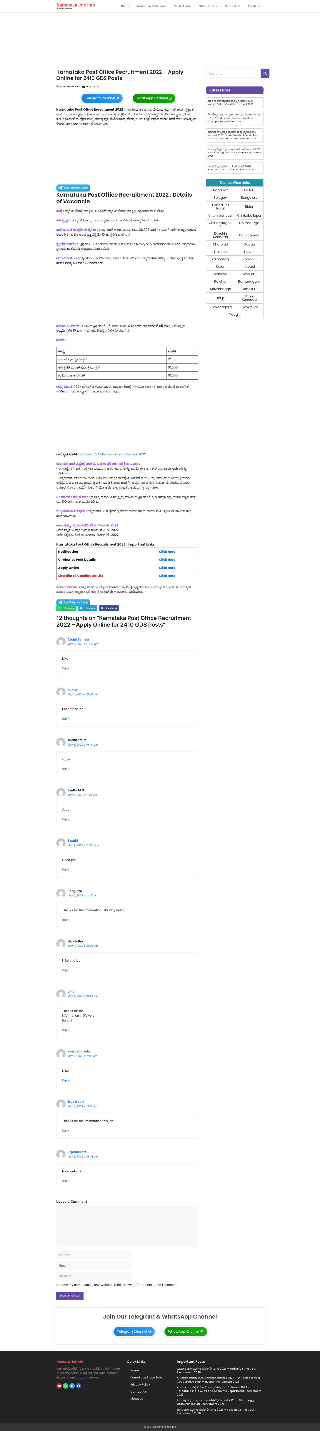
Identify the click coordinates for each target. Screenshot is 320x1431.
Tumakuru (249, 288)
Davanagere (249, 235)
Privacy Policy (140, 1384)
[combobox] (233, 73)
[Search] (265, 73)
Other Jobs (206, 6)
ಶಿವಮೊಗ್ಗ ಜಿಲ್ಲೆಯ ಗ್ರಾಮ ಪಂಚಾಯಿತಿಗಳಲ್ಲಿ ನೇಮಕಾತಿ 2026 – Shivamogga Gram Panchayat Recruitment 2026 (235, 152)
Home (125, 6)
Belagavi (221, 197)
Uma (70, 991)
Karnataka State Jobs (151, 6)
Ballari (249, 190)
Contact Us (232, 6)
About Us (254, 6)
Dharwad (220, 244)
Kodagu (249, 259)
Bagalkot (220, 190)
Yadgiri (235, 314)
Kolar (220, 266)
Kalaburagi (220, 259)
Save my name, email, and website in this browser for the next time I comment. (119, 1285)
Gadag (249, 244)
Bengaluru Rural (220, 207)
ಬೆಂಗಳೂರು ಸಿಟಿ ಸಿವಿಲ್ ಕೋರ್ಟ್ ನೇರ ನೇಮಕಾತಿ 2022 (113, 454)
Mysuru (249, 274)
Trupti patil (76, 1101)
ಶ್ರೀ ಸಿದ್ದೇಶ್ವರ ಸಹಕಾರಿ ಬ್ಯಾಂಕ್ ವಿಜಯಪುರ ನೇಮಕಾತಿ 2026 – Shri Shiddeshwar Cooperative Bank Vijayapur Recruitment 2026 (234, 118)
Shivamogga (220, 288)
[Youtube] (59, 1386)
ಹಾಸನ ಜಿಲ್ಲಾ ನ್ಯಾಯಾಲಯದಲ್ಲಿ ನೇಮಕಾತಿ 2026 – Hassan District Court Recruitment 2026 (231, 167)
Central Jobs (182, 6)
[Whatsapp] (65, 1386)
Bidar (249, 206)
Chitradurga (249, 223)
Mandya (220, 274)
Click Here (167, 551)
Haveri (249, 251)
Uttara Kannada (249, 298)
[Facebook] (78, 1386)
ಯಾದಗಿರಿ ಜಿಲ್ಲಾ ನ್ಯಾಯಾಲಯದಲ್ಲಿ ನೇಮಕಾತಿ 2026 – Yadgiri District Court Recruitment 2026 (232, 102)
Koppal (249, 266)
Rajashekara (77, 1152)
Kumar (72, 690)
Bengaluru (249, 197)
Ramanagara (249, 281)
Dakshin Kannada (220, 235)
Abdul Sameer (78, 639)
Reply (65, 668)
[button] (66, 608)
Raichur (220, 281)
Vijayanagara (220, 307)
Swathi (72, 840)
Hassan (220, 251)
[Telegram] (72, 1386)
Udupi (220, 298)
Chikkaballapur (249, 215)
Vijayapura (249, 307)
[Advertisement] (160, 40)
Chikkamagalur (220, 224)
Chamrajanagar (220, 215)
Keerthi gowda (78, 1051)
